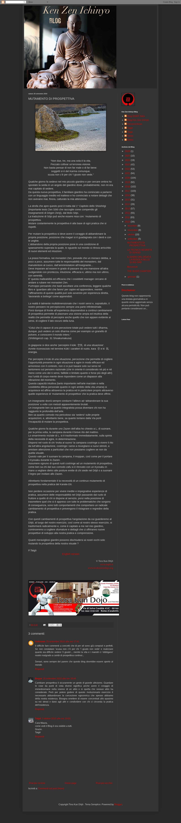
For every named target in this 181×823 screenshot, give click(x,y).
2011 (127, 217)
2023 (128, 164)
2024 (128, 160)
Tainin (130, 136)
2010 (128, 222)
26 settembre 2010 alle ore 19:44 (59, 678)
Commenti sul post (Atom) (51, 788)
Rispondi (39, 669)
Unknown (40, 641)
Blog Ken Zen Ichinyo (138, 120)
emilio (130, 140)
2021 (128, 173)
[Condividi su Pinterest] (60, 625)
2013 (128, 208)
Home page (71, 783)
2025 (128, 156)
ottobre (131, 234)
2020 (128, 178)
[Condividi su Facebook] (57, 625)
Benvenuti (132, 267)
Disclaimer (128, 290)
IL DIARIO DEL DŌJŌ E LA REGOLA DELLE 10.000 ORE (139, 260)
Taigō (38, 718)
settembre (133, 239)
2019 (128, 182)
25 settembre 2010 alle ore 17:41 (62, 641)
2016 (128, 195)
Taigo (130, 132)
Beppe (38, 678)
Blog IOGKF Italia (136, 116)
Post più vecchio (104, 783)
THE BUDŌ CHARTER (139, 271)
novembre (133, 230)
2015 (128, 200)
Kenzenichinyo (134, 124)
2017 (128, 191)
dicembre (133, 226)
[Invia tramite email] (49, 625)
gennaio (132, 277)
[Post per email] (44, 625)
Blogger (118, 804)
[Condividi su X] (55, 625)
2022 (128, 169)
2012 (128, 213)
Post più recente (37, 783)
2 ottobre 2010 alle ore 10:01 (56, 718)
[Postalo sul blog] (52, 625)
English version (70, 554)
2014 (128, 204)
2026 (128, 151)
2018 (128, 186)
